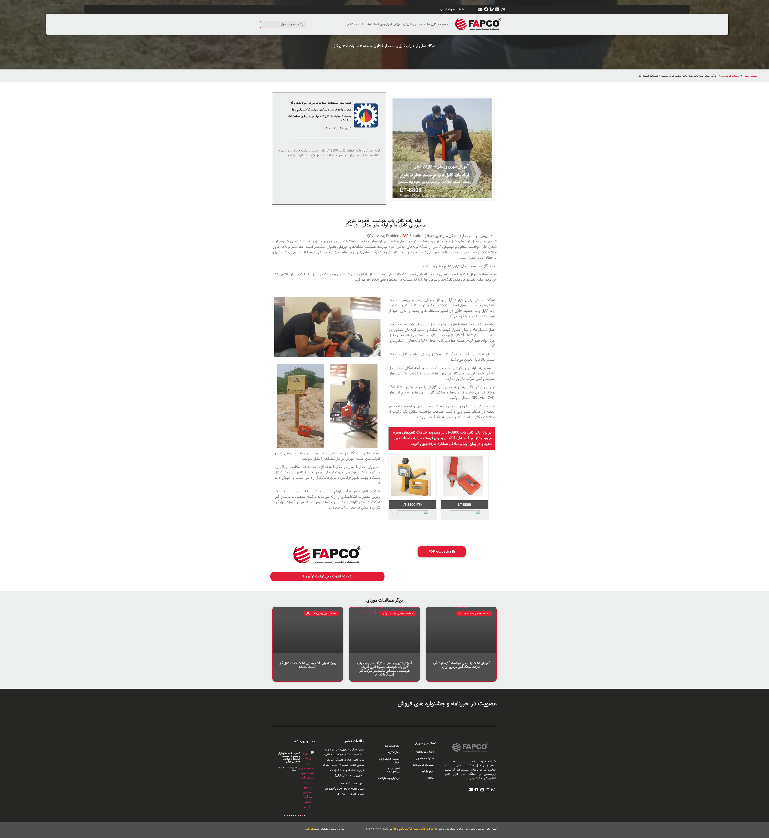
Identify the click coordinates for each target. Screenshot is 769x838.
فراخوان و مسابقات (389, 778)
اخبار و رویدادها (383, 24)
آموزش (397, 24)
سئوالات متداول (425, 758)
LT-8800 (464, 505)
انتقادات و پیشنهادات (393, 770)
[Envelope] (480, 9)
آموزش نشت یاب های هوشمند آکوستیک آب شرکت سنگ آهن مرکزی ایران (461, 665)
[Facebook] (486, 9)
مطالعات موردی (730, 76)
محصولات (443, 24)
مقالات (430, 778)
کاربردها (431, 24)
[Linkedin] (497, 9)
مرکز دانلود (428, 772)
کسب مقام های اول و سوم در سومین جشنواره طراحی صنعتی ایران (289, 757)
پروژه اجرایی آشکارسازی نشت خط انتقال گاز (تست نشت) (307, 665)
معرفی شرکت (392, 746)
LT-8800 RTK (413, 505)
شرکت (368, 24)
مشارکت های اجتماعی (452, 9)
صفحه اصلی (750, 76)
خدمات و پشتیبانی (414, 24)
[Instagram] (502, 9)
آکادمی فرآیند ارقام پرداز (389, 760)
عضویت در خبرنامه (423, 765)
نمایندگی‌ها (393, 752)
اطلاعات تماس (355, 24)
